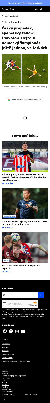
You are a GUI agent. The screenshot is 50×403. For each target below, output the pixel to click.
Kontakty (5, 351)
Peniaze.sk (5, 385)
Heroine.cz (5, 378)
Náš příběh (6, 344)
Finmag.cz (5, 382)
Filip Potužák (7, 183)
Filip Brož (6, 271)
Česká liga (7, 169)
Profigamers (6, 389)
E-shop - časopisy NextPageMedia (14, 376)
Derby (6, 260)
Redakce (5, 347)
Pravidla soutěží (7, 392)
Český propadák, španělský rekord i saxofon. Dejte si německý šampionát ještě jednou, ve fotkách (24, 38)
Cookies (5, 371)
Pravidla (5, 373)
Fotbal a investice (9, 216)
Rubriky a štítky (7, 358)
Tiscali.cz (5, 387)
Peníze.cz (5, 380)
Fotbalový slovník (8, 354)
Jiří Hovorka (7, 227)
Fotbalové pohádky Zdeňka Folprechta (16, 361)
